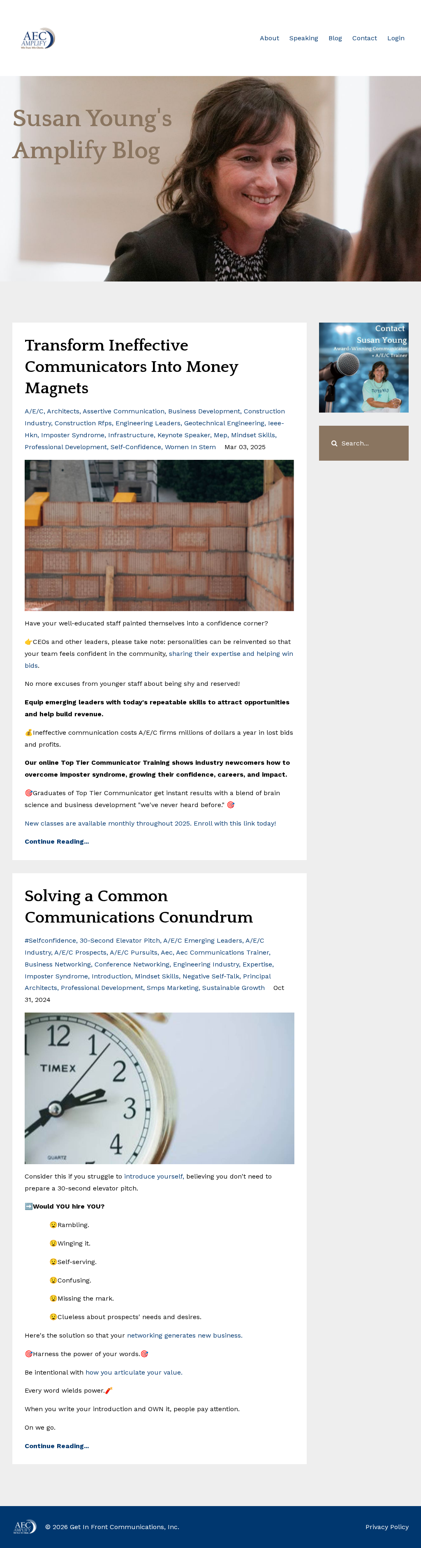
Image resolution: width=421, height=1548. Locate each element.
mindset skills (253, 435)
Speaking (303, 38)
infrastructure (131, 435)
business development (204, 411)
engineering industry (206, 964)
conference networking (132, 964)
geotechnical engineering (224, 423)
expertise (257, 964)
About (269, 38)
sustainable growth (233, 988)
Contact (364, 38)
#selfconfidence (50, 940)
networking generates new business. (185, 1335)
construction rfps (83, 423)
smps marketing (173, 988)
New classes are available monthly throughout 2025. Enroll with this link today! (151, 823)
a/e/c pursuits (133, 952)
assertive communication (123, 411)
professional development (66, 447)
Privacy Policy (387, 1527)
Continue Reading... (57, 841)
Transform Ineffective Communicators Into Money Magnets (131, 367)
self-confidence (136, 447)
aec (167, 952)
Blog (335, 38)
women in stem (190, 447)
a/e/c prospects (80, 952)
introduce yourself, (154, 1176)
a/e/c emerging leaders (202, 940)
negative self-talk (211, 976)
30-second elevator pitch (120, 940)
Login (396, 38)
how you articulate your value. (134, 1372)
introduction (111, 976)
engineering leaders (148, 423)
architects (63, 411)
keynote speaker (183, 435)
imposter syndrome (72, 435)
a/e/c (34, 411)
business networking (58, 964)
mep (220, 435)
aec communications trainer (222, 952)
